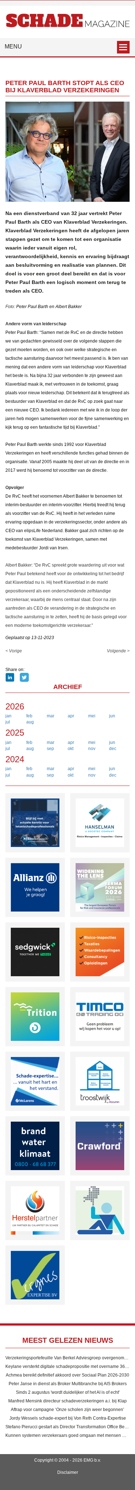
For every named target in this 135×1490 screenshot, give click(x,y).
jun (112, 715)
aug (30, 722)
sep (50, 748)
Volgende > (118, 650)
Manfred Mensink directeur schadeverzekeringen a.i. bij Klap (67, 1400)
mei (91, 715)
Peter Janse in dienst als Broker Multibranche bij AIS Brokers (68, 1383)
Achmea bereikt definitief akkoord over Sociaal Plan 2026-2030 (67, 1375)
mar (50, 715)
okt (70, 748)
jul (7, 722)
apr (71, 715)
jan (8, 715)
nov (91, 748)
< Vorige (13, 650)
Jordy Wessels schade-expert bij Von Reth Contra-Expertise (67, 1418)
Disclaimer (67, 1472)
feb (29, 715)
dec (112, 748)
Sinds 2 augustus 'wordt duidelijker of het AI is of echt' (68, 1392)
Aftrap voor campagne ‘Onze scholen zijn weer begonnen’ (67, 1409)
